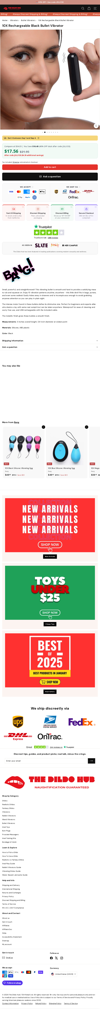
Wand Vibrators (8, 819)
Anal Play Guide (8, 863)
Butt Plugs (6, 831)
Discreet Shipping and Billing (13, 900)
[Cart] (89, 8)
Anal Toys (6, 827)
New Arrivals (50, 556)
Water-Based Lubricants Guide (14, 875)
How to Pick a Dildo (10, 852)
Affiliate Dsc (7, 929)
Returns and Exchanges (11, 893)
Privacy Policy (8, 896)
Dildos (4, 801)
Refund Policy (40, 1003)
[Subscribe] (91, 760)
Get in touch (7, 922)
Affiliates (6, 925)
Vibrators (6, 812)
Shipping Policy (55, 1003)
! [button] (38, 138)
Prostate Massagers (10, 834)
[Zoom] (96, 125)
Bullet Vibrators (8, 823)
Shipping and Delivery (11, 885)
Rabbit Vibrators (9, 816)
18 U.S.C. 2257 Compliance (13, 908)
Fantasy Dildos (8, 808)
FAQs (4, 933)
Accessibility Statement (12, 937)
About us (6, 918)
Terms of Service (9, 904)
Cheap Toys (50, 624)
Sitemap (5, 941)
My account (7, 944)
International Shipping (11, 889)
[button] (26, 192)
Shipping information (12, 340)
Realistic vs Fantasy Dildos (13, 860)
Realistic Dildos (8, 804)
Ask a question (9, 347)
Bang (16, 422)
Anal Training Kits (9, 838)
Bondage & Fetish (9, 842)
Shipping (16, 162)
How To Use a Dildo (10, 856)
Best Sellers (50, 692)
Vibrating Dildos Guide (11, 871)
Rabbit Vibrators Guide (11, 867)
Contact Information (10, 1003)
